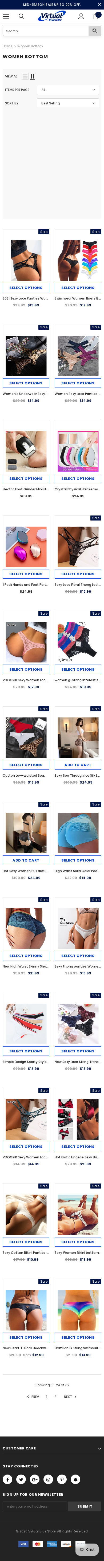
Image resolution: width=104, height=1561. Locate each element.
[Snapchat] (75, 1479)
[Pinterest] (62, 1479)
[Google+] (34, 1479)
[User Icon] (81, 16)
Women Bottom (30, 46)
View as (11, 76)
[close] (99, 4)
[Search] (95, 31)
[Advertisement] (52, 162)
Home (7, 46)
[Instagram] (48, 1479)
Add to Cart (78, 764)
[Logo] (52, 16)
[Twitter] (21, 1479)
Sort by (11, 103)
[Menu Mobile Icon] (6, 16)
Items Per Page (17, 90)
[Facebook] (7, 1479)
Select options (25, 287)
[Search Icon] (27, 16)
